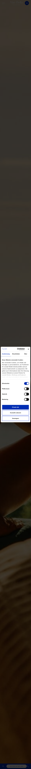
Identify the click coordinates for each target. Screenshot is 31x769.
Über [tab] (25, 354)
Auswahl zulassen (15, 412)
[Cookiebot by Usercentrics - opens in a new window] (18, 349)
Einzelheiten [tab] (16, 354)
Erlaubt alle (15, 407)
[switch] (26, 388)
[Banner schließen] (28, 349)
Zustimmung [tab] (6, 354)
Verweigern (15, 418)
